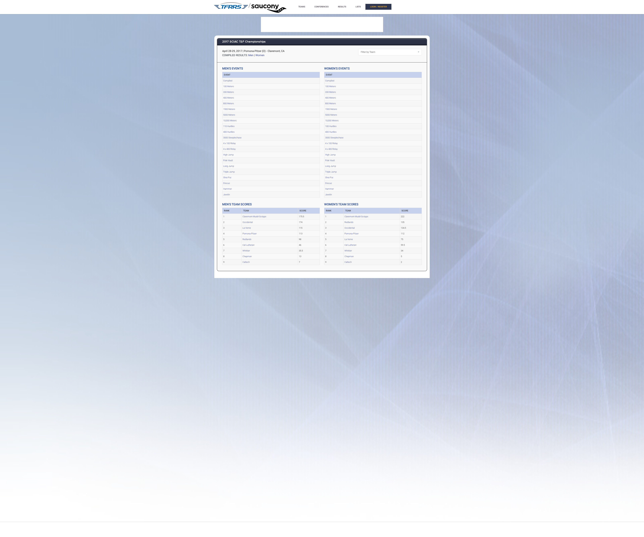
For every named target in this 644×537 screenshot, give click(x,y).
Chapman (247, 256)
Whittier (246, 250)
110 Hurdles (229, 126)
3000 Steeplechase (232, 137)
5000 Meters (229, 115)
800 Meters (228, 103)
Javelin (226, 194)
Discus (226, 183)
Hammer (227, 189)
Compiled (227, 80)
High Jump (228, 154)
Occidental (248, 222)
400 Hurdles (229, 132)
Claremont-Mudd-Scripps (254, 216)
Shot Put (227, 177)
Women (259, 55)
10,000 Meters (230, 120)
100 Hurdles (331, 126)
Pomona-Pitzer (250, 233)
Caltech (246, 262)
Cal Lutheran (248, 245)
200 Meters (228, 92)
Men (250, 55)
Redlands (247, 239)
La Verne (247, 228)
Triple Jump (229, 172)
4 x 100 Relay (229, 143)
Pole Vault (228, 160)
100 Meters (228, 86)
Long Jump (228, 166)
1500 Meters (229, 109)
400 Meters (228, 97)
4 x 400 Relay (229, 149)
